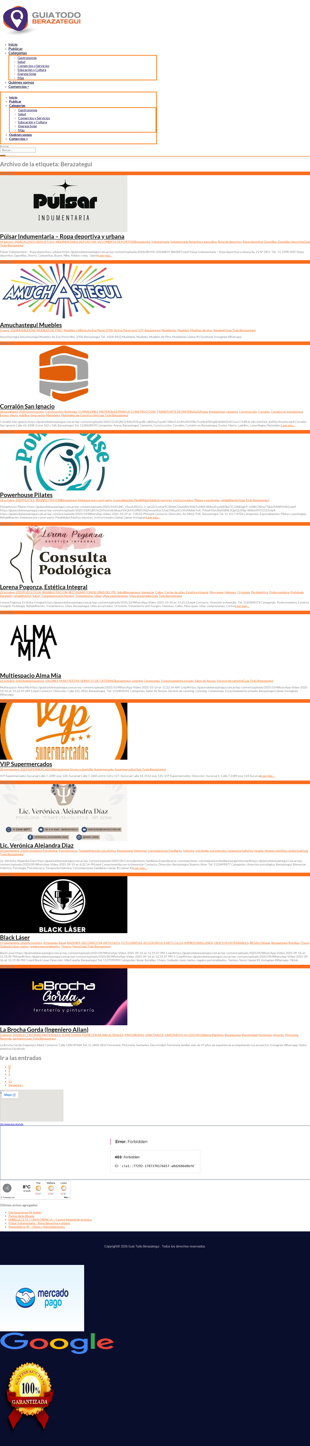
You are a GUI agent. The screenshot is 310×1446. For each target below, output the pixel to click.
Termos (66, 946)
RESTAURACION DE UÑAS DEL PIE (92, 592)
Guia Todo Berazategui (240, 330)
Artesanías (50, 943)
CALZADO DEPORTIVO (37, 241)
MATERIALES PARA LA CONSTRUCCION (127, 411)
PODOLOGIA (32, 592)
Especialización (123, 500)
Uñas (97, 596)
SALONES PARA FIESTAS (62, 681)
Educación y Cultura (32, 70)
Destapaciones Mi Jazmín (24, 1212)
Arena (204, 411)
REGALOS (256, 943)
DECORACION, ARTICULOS (101, 943)
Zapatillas (270, 241)
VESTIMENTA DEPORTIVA (115, 241)
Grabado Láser (9, 946)
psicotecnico (218, 850)
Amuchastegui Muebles (31, 324)
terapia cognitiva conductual (283, 850)
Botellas (293, 943)
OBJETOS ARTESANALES (231, 943)
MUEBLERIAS (26, 330)
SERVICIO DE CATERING (97, 681)
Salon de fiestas (205, 681)
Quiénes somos (20, 135)
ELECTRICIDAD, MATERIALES (40, 1035)
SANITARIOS (154, 1035)
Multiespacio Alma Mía (30, 675)
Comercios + (18, 87)
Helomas (230, 592)
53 (10, 1081)
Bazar (62, 943)
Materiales (53, 415)
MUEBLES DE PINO (49, 330)
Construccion (35, 411)
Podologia (296, 592)
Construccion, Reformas (61, 411)
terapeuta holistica (240, 850)
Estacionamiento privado (177, 681)
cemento (232, 411)
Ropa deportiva (253, 241)
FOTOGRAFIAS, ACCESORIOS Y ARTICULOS (152, 943)
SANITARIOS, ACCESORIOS (184, 1035)
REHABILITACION (48, 500)
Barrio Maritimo (214, 1035)
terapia (258, 850)
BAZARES (73, 943)
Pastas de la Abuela (21, 1216)
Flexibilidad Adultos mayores (153, 500)
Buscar (4, 146)
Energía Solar (27, 74)
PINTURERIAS (134, 1035)
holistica (188, 850)
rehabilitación (230, 500)
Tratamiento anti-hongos (57, 596)
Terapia (83, 850)
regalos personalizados (45, 946)
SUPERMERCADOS (40, 769)
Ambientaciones (33, 681)
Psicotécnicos (68, 850)
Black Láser (15, 937)
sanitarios (19, 1038)
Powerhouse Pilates (26, 494)
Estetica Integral (197, 592)
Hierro (14, 415)
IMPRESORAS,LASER (198, 943)
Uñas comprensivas (115, 596)
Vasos (76, 946)
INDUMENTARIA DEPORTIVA (75, 241)
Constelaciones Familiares (165, 850)
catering (137, 681)
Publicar (15, 101)
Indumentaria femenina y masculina (193, 241)
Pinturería (291, 1035)
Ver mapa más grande (11, 1123)
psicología (202, 850)
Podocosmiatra (279, 592)
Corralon (264, 411)
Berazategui (142, 241)
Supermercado (103, 769)
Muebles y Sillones (76, 330)
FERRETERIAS (71, 1035)
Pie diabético (259, 592)
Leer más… (105, 255)
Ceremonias (152, 681)
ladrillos (24, 415)
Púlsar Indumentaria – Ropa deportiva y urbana (62, 236)
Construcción (248, 411)
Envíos (4, 415)
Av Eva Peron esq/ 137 (128, 330)
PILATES (28, 500)
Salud (21, 62)
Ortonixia (243, 592)
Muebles (183, 330)
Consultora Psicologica (42, 850)
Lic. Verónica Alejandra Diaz (37, 845)
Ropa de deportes (229, 241)
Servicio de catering (230, 681)
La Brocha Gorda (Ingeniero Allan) (44, 1029)
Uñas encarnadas (140, 596)
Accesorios (34, 943)
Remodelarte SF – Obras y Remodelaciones (36, 1226)
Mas (21, 130)
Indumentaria (160, 241)
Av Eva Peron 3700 (100, 330)
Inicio (13, 97)
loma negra (38, 415)
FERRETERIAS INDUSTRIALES (102, 1035)
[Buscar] (2, 155)
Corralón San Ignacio (27, 406)
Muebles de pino (201, 330)
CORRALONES (88, 411)
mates (24, 946)
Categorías (17, 53)
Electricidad (249, 1035)
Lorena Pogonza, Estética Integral (44, 586)
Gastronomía (27, 58)
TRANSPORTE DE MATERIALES (178, 411)
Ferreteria (265, 1035)
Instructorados (183, 500)
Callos (159, 592)
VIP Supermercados (26, 763)
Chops (305, 943)
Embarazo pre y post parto (95, 500)
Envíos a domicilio (81, 769)
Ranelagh (219, 330)
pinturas (278, 1035)
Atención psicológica (102, 850)
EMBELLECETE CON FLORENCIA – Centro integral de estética (50, 1219)
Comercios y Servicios (33, 66)
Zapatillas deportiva (291, 241)
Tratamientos (84, 596)
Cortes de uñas (174, 592)
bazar (266, 943)
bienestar (148, 592)
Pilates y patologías (207, 500)
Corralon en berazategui (287, 411)
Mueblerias (169, 330)
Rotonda (5, 1038)
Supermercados (125, 769)
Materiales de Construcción (79, 415)
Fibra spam (216, 592)
